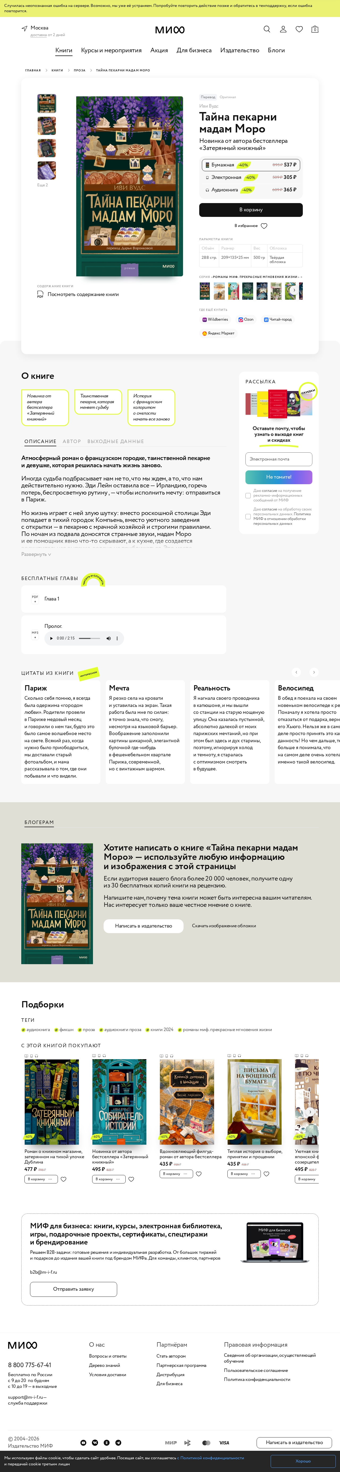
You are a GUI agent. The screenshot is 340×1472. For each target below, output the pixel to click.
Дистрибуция (170, 1375)
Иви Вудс (209, 106)
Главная (33, 70)
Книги (64, 50)
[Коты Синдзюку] (263, 291)
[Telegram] (118, 1443)
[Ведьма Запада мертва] (248, 291)
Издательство (240, 50)
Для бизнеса (194, 50)
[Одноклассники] (107, 1443)
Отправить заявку (73, 1289)
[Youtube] (83, 1443)
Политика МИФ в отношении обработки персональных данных (282, 519)
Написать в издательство (143, 926)
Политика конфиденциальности (257, 1380)
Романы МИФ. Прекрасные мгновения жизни (227, 1030)
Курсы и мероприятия (111, 50)
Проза (80, 70)
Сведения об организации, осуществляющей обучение (270, 1358)
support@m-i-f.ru (25, 1397)
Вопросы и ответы (108, 1356)
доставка (39, 35)
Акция (159, 50)
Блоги (276, 50)
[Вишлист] (299, 29)
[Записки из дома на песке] (220, 291)
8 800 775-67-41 (29, 1365)
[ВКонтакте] (95, 1443)
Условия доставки (107, 1375)
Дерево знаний (104, 1366)
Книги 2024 (162, 1030)
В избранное (246, 226)
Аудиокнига (38, 1030)
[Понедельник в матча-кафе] (277, 291)
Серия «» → (251, 277)
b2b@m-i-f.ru (43, 1273)
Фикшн (67, 1030)
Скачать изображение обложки (224, 925)
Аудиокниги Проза (122, 1030)
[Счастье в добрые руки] (234, 291)
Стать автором (171, 1356)
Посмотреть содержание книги (83, 294)
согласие (269, 491)
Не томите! (279, 477)
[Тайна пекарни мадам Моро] (206, 291)
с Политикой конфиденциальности (210, 1458)
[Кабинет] (283, 29)
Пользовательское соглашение (256, 1371)
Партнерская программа (181, 1366)
